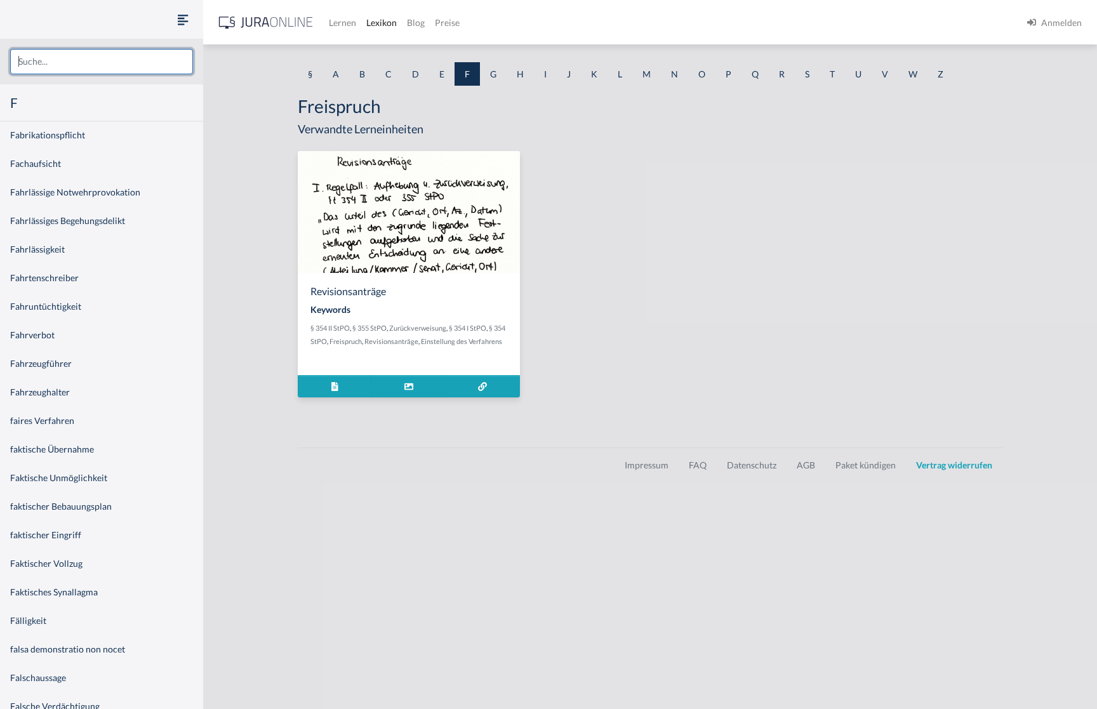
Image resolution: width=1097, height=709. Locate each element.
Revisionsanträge (391, 341)
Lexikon (381, 22)
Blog (416, 22)
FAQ (698, 465)
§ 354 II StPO (330, 328)
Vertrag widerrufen (954, 465)
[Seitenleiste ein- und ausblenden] (183, 19)
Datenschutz (751, 465)
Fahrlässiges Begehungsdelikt (67, 220)
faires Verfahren (42, 420)
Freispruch (345, 341)
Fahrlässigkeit (37, 249)
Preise (447, 22)
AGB (806, 465)
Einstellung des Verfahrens (461, 341)
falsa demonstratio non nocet (67, 649)
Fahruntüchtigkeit (45, 306)
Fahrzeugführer (41, 363)
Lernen (342, 22)
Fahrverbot (32, 334)
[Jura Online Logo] (266, 22)
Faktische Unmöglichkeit (58, 477)
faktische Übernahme (52, 449)
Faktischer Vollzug (46, 563)
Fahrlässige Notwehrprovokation (75, 192)
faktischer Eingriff (45, 534)
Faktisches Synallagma (54, 591)
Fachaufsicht (35, 163)
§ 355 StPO (369, 328)
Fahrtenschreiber (44, 277)
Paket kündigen (865, 465)
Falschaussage (38, 677)
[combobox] (101, 61)
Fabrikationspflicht (47, 134)
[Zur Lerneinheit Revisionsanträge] (483, 386)
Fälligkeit (28, 620)
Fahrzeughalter (40, 392)
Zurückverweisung (417, 328)
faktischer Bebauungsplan (61, 506)
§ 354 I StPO (467, 328)
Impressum (646, 465)
